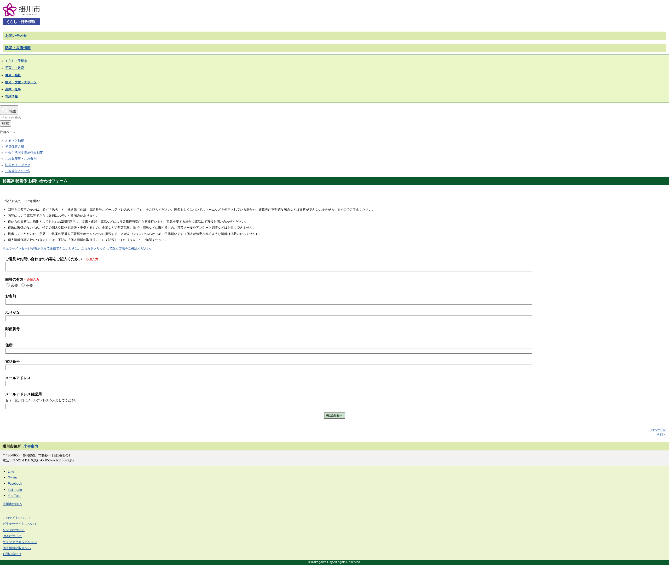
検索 (5, 123)
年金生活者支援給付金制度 (24, 152)
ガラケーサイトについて (20, 524)
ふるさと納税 (14, 140)
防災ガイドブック (17, 165)
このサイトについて (17, 518)
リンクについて (14, 530)
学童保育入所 (14, 146)
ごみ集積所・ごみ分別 (21, 158)
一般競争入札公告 (17, 171)
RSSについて (12, 536)
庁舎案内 (31, 446)
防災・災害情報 (18, 48)
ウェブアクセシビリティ (20, 542)
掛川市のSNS (12, 504)
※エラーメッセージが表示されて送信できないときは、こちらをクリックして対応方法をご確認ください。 (78, 248)
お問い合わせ (16, 35)
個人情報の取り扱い (17, 548)
